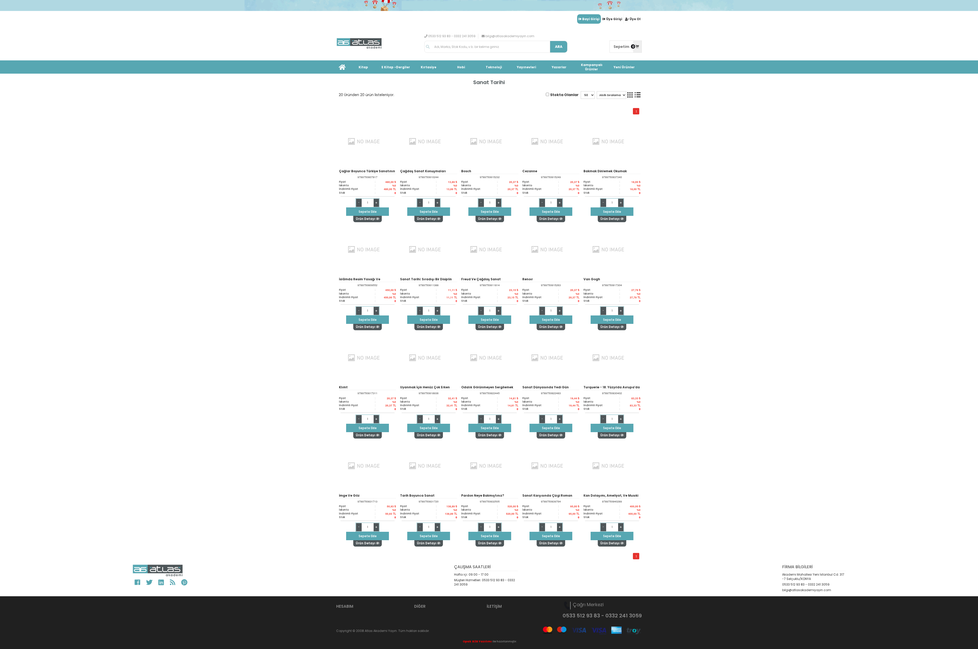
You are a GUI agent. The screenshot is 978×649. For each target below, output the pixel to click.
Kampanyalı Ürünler (591, 67)
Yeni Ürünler (624, 67)
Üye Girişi (614, 19)
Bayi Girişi (591, 19)
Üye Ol (635, 19)
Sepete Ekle (368, 211)
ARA (558, 46)
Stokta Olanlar (564, 94)
